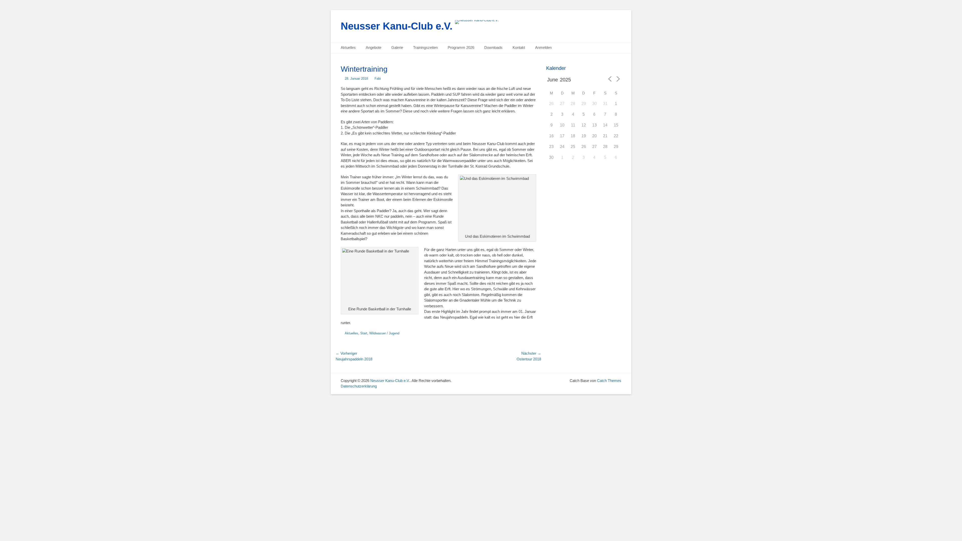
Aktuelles (348, 47)
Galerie (397, 47)
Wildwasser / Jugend (384, 333)
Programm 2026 (461, 47)
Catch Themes (609, 380)
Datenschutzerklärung (359, 386)
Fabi (378, 78)
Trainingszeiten (425, 47)
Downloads (493, 47)
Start (363, 333)
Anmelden (543, 47)
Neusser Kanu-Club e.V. (396, 26)
